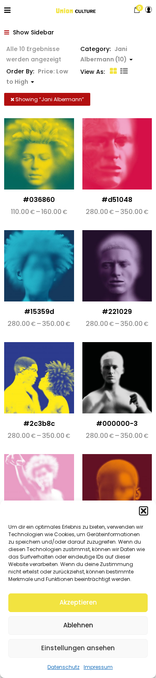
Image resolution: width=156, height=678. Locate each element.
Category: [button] (103, 54)
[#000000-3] (117, 377)
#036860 (39, 199)
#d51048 (117, 199)
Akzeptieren (78, 602)
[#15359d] (39, 265)
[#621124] (117, 489)
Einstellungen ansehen (78, 648)
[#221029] (117, 265)
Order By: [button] (37, 76)
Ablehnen (78, 625)
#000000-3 (117, 423)
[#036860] (39, 154)
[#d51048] (117, 154)
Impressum (98, 667)
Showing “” (49, 99)
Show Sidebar (32, 32)
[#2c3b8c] (39, 377)
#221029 (117, 311)
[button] (143, 511)
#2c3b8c (39, 423)
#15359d (39, 311)
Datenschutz (63, 667)
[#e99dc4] (39, 489)
